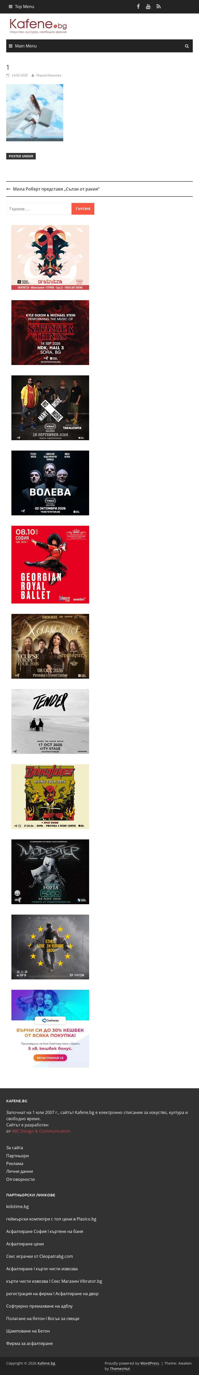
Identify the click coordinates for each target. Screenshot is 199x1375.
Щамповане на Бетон (28, 1331)
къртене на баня (66, 1231)
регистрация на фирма (29, 1293)
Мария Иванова (49, 75)
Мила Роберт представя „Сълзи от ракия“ (56, 189)
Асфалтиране (19, 1269)
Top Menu (24, 6)
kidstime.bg (17, 1206)
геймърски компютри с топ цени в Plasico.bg (51, 1219)
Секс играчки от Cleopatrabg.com (39, 1256)
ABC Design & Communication (41, 1131)
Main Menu (26, 46)
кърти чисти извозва (57, 1269)
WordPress (149, 1363)
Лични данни (19, 1171)
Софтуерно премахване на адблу (39, 1306)
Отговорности (20, 1179)
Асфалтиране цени (25, 1244)
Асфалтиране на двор (77, 1293)
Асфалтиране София (26, 1231)
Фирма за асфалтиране (29, 1343)
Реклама (14, 1163)
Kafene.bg (46, 1363)
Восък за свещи (63, 1318)
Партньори (17, 1156)
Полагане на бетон (25, 1318)
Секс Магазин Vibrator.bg (76, 1281)
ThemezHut (120, 1368)
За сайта (14, 1147)
